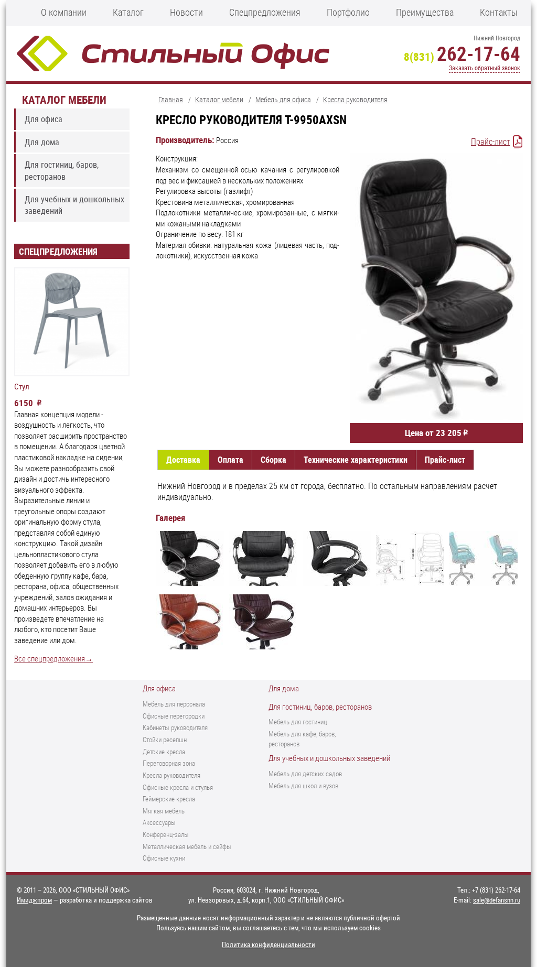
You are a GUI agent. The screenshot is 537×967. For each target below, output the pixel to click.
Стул (21, 387)
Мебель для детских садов (305, 773)
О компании (64, 12)
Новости (186, 12)
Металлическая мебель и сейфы (187, 846)
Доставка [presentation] (183, 459)
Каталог (128, 12)
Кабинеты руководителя (175, 727)
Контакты (499, 12)
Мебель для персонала (174, 704)
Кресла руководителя (171, 775)
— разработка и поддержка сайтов (85, 900)
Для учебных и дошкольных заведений (74, 204)
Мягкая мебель (164, 811)
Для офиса (43, 119)
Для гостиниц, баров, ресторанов (62, 170)
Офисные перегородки (174, 716)
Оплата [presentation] (230, 459)
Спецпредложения (264, 12)
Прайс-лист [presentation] (445, 459)
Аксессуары (159, 822)
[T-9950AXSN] (190, 560)
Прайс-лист (490, 141)
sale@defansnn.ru (496, 900)
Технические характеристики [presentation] (355, 459)
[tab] (183, 460)
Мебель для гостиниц (297, 721)
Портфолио (348, 12)
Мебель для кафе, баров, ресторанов (302, 738)
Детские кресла (164, 751)
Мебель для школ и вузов (303, 785)
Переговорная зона (169, 763)
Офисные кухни (164, 858)
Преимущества (425, 12)
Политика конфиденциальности (268, 944)
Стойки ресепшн (165, 739)
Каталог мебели (64, 99)
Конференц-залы (166, 834)
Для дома (42, 142)
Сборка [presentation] (273, 459)
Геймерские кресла (169, 798)
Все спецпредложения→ (53, 659)
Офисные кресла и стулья (178, 787)
